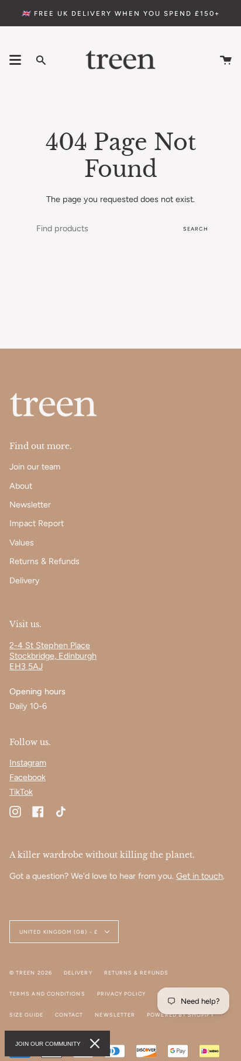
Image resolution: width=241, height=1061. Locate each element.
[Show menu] (15, 60)
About (20, 486)
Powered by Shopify (180, 1014)
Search (195, 228)
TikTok (21, 792)
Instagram (27, 762)
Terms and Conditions (47, 993)
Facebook (27, 777)
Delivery (24, 580)
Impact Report (36, 523)
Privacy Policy (121, 993)
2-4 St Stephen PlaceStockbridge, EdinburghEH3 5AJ (53, 656)
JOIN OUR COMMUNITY (48, 1044)
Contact (69, 1014)
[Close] (94, 1043)
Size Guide (26, 1014)
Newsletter (30, 504)
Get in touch (199, 876)
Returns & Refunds (44, 561)
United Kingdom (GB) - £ (59, 931)
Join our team (34, 466)
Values (21, 542)
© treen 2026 (30, 972)
